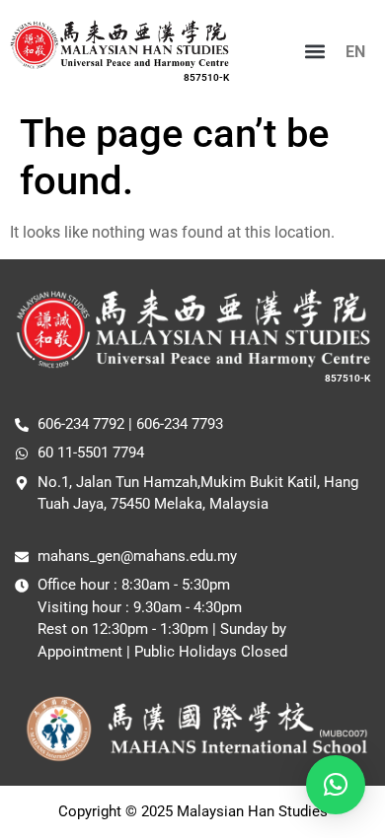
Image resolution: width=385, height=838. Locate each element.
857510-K (206, 77)
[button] (314, 51)
